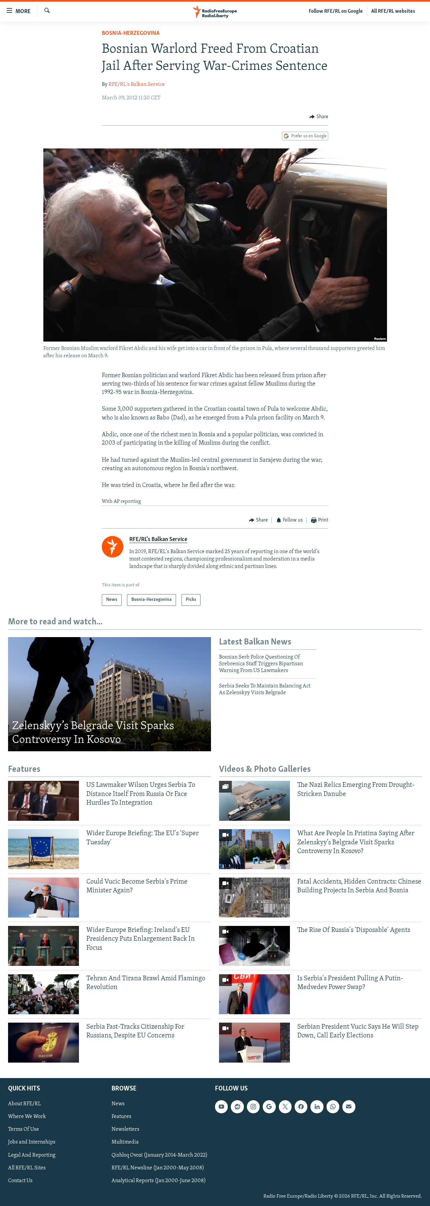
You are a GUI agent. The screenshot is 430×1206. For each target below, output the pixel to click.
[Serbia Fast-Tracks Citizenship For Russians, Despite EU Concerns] (43, 1043)
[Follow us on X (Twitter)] (285, 1106)
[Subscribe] (348, 1106)
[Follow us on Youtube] (221, 1106)
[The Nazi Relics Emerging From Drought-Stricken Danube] (254, 801)
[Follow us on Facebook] (301, 1106)
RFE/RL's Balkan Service (137, 84)
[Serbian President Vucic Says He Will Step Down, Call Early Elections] (254, 1043)
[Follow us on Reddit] (237, 1106)
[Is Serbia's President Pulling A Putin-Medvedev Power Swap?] (254, 994)
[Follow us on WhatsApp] (333, 1106)
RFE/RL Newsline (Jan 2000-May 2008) (158, 1167)
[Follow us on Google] (269, 1106)
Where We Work (27, 1116)
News (118, 1104)
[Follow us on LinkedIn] (316, 1106)
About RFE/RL (24, 1104)
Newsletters (125, 1129)
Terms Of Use (23, 1129)
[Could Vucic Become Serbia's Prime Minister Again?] (43, 898)
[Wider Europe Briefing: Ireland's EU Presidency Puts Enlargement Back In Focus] (43, 946)
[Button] (318, 117)
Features (121, 1116)
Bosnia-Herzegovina (131, 34)
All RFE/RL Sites (27, 1167)
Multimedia (125, 1142)
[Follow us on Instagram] (253, 1106)
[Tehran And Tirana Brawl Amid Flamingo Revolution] (43, 994)
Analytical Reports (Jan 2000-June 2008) (159, 1180)
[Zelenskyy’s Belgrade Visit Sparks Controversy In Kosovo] (109, 694)
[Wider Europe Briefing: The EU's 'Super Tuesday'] (43, 849)
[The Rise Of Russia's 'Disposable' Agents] (254, 946)
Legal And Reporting (31, 1155)
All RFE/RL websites (393, 11)
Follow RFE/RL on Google (336, 11)
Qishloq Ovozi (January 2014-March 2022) (160, 1155)
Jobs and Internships (31, 1142)
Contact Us (20, 1180)
